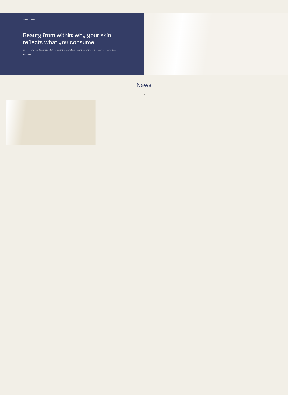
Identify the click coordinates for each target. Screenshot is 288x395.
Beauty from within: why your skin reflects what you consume (67, 39)
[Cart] (279, 8)
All (144, 94)
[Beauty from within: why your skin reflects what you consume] (51, 122)
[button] (135, 8)
